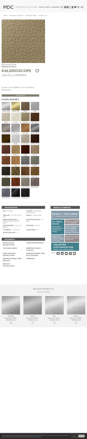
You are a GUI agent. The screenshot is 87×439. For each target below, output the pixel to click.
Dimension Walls (30, 15)
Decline (74, 436)
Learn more (38, 436)
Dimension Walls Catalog (33, 249)
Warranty (30, 258)
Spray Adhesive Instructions (9, 254)
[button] (37, 71)
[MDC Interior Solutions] (20, 7)
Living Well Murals (48, 18)
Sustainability (55, 7)
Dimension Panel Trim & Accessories (35, 254)
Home (5, 15)
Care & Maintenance (35, 243)
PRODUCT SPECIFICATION (8, 265)
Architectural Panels (16, 15)
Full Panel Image (10, 248)
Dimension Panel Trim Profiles (12, 260)
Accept (81, 436)
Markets (47, 7)
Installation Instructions (8, 244)
